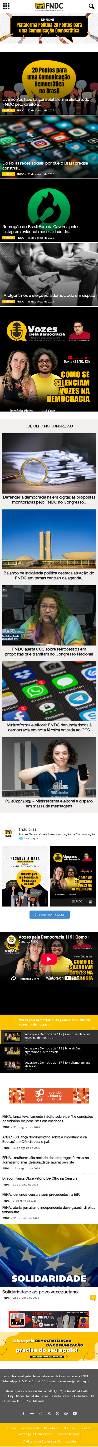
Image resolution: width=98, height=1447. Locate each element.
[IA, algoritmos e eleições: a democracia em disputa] (49, 274)
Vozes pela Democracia (35, 1434)
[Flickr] (32, 1414)
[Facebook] (23, 1414)
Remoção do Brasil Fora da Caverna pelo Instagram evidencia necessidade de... (40, 229)
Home (11, 1428)
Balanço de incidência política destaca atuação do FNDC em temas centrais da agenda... (49, 575)
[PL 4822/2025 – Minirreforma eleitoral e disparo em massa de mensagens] (49, 767)
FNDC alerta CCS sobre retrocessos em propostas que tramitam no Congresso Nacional (49, 651)
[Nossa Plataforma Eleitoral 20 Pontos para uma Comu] (25, 876)
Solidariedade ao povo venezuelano (40, 1291)
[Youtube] (74, 1414)
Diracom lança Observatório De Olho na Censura (39, 1178)
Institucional (30, 1428)
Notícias (9, 110)
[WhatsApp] (66, 1414)
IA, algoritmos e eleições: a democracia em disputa (48, 295)
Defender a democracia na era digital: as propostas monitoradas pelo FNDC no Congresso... (49, 499)
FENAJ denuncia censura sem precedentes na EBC (41, 1194)
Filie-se (86, 1428)
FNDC (20, 110)
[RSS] (49, 1414)
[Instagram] (40, 1414)
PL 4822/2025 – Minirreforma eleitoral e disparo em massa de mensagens (49, 803)
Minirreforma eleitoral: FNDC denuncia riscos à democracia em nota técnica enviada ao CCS (49, 727)
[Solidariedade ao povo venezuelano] (49, 1255)
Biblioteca (51, 1428)
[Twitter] (57, 1414)
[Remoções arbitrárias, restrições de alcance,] (73, 876)
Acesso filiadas (69, 1434)
